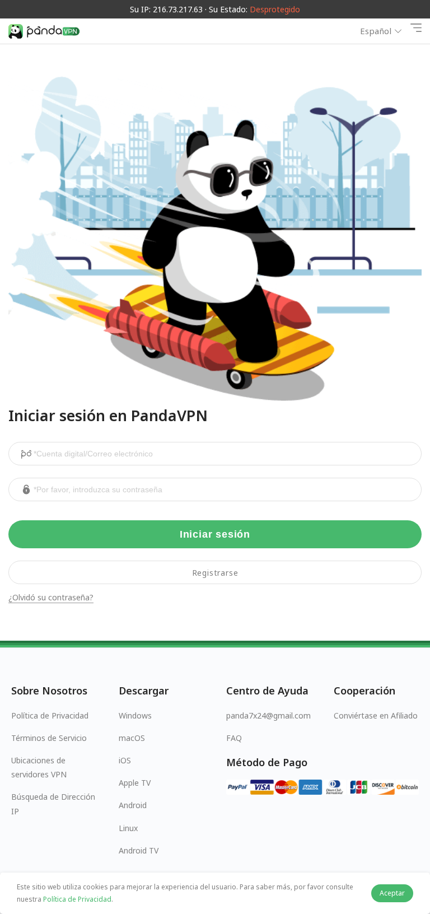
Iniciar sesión (215, 534)
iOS (125, 760)
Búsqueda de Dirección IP (53, 803)
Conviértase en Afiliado (376, 715)
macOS (132, 738)
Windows (135, 715)
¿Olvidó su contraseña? (51, 598)
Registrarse (215, 572)
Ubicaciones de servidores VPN (39, 767)
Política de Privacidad (49, 715)
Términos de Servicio (49, 738)
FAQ (234, 738)
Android (133, 805)
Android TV (138, 850)
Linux (128, 828)
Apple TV (135, 782)
